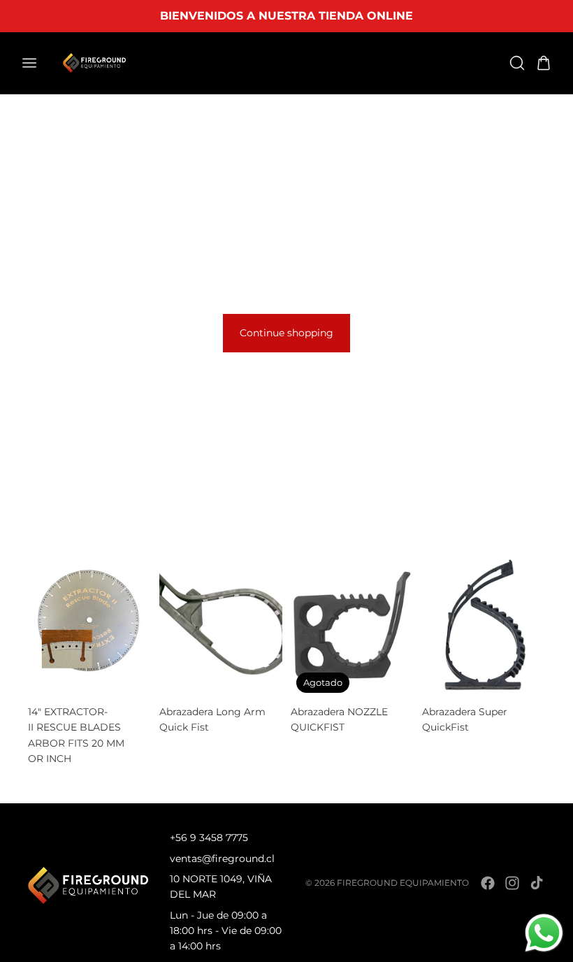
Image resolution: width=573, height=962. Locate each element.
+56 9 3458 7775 (209, 837)
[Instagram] (512, 883)
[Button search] (517, 63)
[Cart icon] (543, 63)
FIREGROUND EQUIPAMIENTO (403, 882)
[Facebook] (487, 883)
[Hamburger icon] (29, 63)
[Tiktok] (536, 883)
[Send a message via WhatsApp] (544, 933)
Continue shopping (286, 332)
